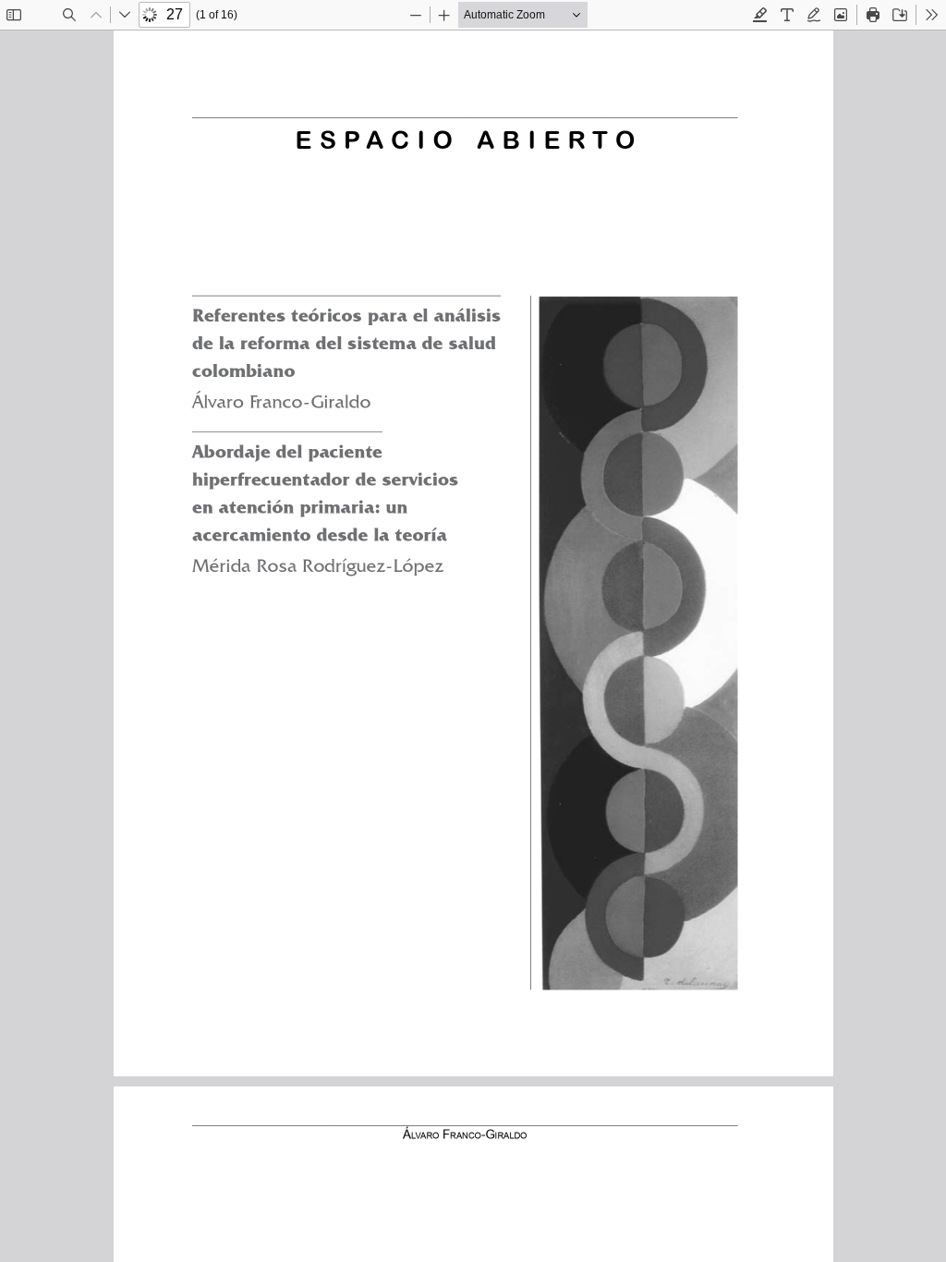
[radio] (760, 15)
